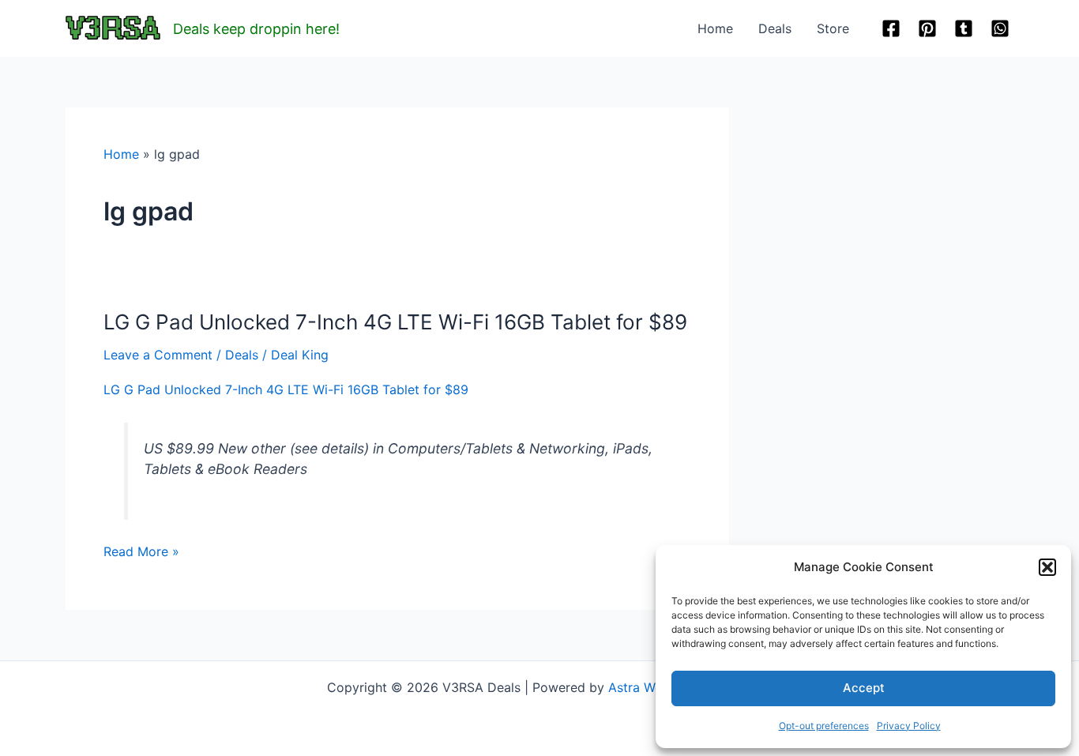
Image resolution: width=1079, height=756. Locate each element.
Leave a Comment (157, 355)
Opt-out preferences (824, 726)
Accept (864, 687)
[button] (1047, 567)
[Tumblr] (963, 28)
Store (833, 28)
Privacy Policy (909, 726)
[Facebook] (891, 28)
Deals (774, 28)
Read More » (141, 552)
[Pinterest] (927, 28)
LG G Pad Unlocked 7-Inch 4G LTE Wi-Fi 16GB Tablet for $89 (395, 322)
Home (715, 28)
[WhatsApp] (1000, 28)
